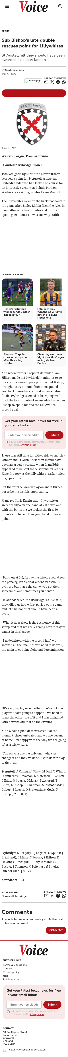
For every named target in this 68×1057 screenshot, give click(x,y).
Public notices (11, 979)
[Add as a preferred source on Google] (33, 81)
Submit (54, 435)
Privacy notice (28, 444)
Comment (56, 930)
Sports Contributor (15, 70)
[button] (7, 6)
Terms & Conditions (15, 965)
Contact (7, 968)
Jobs (5, 976)
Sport (5, 31)
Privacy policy (11, 972)
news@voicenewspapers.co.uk (27, 1049)
